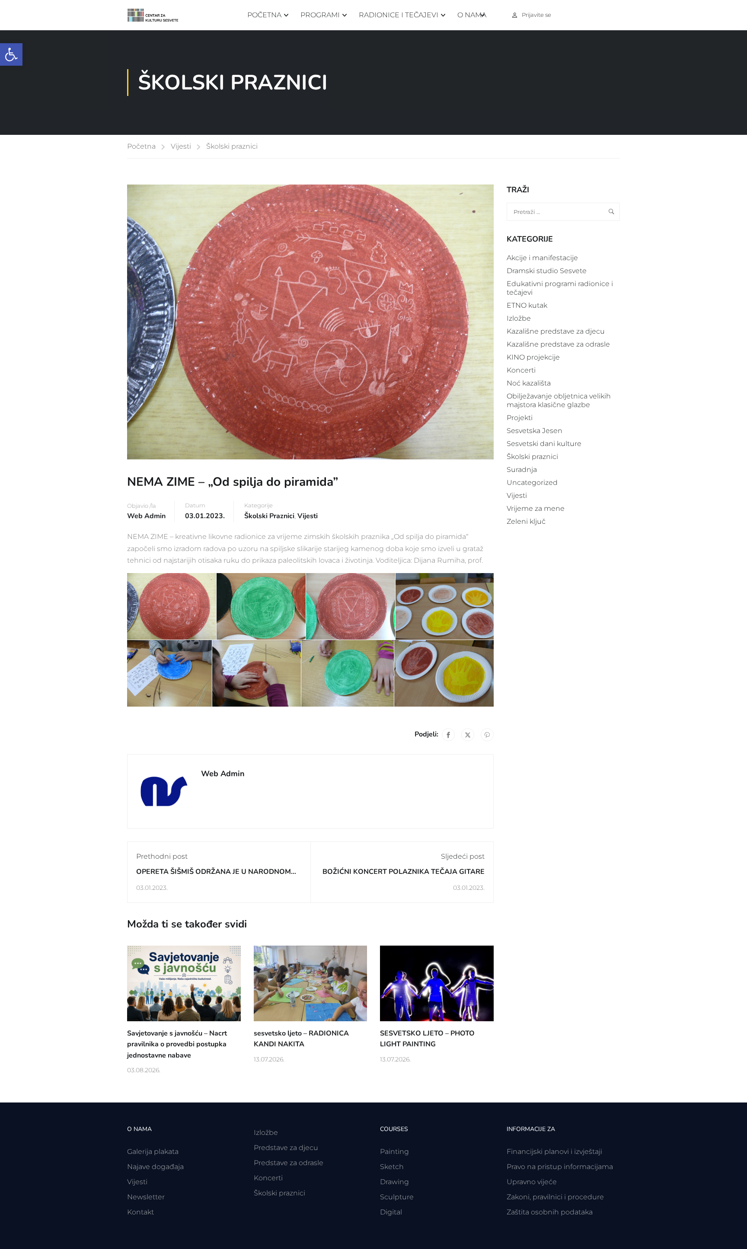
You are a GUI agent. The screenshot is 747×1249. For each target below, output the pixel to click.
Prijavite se (536, 14)
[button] (11, 54)
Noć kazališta (529, 383)
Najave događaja (155, 1167)
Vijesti (181, 146)
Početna (264, 15)
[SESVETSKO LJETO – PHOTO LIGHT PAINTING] (437, 982)
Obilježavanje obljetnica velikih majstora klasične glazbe (559, 400)
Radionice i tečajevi (398, 15)
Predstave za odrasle (288, 1163)
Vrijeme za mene (536, 508)
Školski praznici (232, 146)
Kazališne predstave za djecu (556, 331)
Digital (391, 1212)
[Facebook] (448, 734)
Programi (320, 15)
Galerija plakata (153, 1151)
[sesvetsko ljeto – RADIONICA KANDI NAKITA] (310, 982)
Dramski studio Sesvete (547, 271)
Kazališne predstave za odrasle (558, 344)
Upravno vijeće (532, 1182)
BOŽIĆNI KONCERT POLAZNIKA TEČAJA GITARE (403, 871)
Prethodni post (162, 856)
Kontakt (140, 1212)
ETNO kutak (527, 305)
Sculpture (397, 1197)
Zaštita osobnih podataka (550, 1212)
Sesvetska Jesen (534, 431)
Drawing (394, 1182)
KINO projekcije (533, 357)
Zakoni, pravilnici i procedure (555, 1197)
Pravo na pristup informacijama (560, 1167)
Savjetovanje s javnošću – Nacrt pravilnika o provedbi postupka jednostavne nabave (177, 1044)
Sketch (392, 1167)
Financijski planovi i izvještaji (554, 1151)
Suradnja (522, 469)
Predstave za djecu (286, 1148)
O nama (471, 15)
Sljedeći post (463, 856)
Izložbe (519, 318)
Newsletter (146, 1197)
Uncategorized (532, 482)
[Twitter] (467, 734)
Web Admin (146, 516)
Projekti (520, 418)
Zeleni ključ (526, 521)
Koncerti (521, 370)
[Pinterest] (487, 734)
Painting (394, 1151)
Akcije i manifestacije (542, 258)
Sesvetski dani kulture (544, 444)
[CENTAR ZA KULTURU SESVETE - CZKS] (157, 15)
